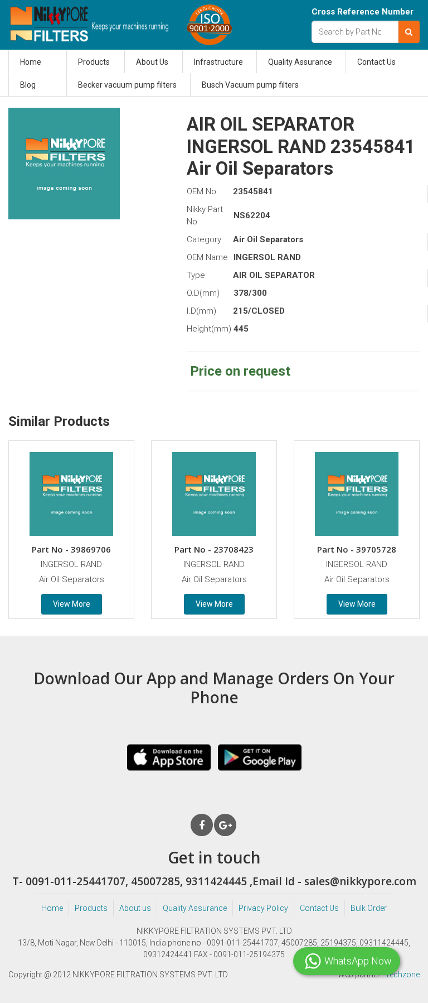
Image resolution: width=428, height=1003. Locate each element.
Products (94, 61)
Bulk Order (369, 908)
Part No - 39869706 (71, 549)
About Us (152, 61)
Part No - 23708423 (214, 549)
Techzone (402, 974)
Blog (28, 84)
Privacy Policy (263, 908)
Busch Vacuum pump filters (250, 84)
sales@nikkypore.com (360, 881)
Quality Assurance (300, 61)
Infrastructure (218, 61)
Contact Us (376, 61)
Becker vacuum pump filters (127, 84)
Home (30, 61)
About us (135, 908)
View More (71, 603)
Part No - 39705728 (356, 549)
